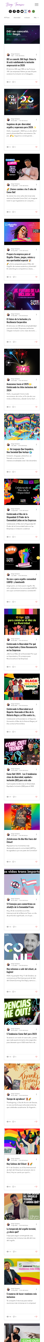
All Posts (7, 17)
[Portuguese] (33, 11)
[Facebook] (14, 11)
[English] (29, 11)
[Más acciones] (37, 54)
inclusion (27, 17)
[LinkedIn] (18, 11)
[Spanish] (25, 11)
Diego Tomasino (15, 4)
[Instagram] (10, 11)
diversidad (17, 17)
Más (35, 17)
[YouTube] (22, 11)
